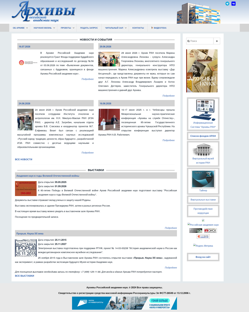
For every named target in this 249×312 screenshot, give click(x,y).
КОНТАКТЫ (138, 27)
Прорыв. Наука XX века (29, 233)
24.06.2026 (24, 103)
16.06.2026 (105, 103)
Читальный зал (114, 27)
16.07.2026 (24, 46)
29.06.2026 (105, 46)
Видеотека (160, 27)
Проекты (66, 27)
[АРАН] (44, 12)
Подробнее (88, 79)
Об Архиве (18, 27)
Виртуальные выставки (203, 199)
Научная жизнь (43, 27)
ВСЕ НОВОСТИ (23, 159)
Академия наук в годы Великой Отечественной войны (47, 175)
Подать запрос (89, 27)
